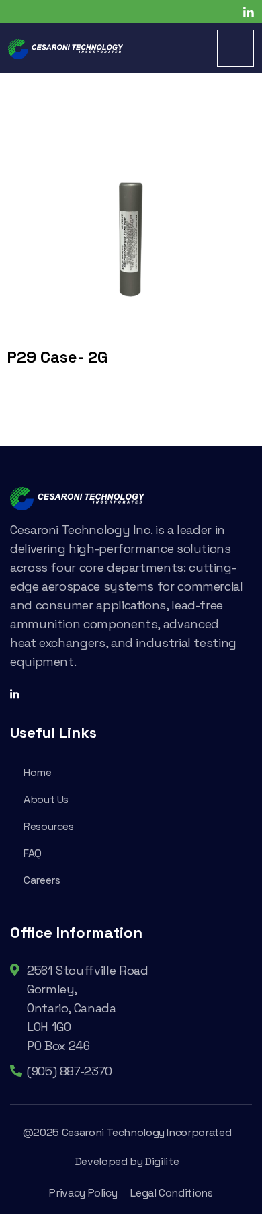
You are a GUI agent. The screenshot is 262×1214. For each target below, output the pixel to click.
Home (38, 772)
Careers (42, 880)
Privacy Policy (83, 1193)
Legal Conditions (171, 1193)
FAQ (33, 853)
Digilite (162, 1161)
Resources (49, 826)
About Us (46, 799)
